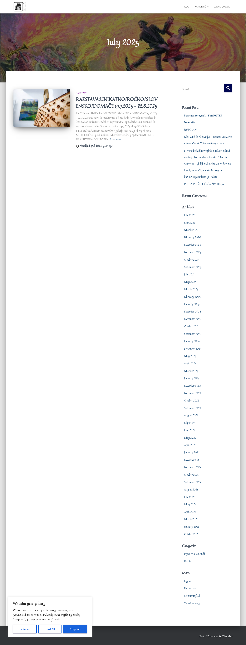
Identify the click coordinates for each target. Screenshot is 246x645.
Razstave (81, 93)
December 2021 (192, 460)
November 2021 (192, 467)
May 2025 (190, 282)
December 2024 (192, 311)
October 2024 (191, 326)
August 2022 (191, 415)
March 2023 (191, 371)
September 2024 (193, 334)
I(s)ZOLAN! (190, 129)
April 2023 (190, 363)
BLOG (186, 6)
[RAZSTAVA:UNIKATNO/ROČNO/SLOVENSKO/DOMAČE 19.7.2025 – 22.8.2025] (41, 108)
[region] (50, 617)
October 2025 (191, 260)
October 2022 (191, 400)
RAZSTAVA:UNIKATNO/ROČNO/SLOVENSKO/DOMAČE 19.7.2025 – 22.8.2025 (117, 102)
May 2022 (190, 438)
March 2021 (191, 519)
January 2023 (191, 378)
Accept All (75, 629)
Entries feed (190, 588)
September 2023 (192, 349)
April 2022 (190, 445)
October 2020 (191, 534)
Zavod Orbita (222, 6)
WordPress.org (192, 603)
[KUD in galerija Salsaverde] (19, 7)
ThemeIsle (227, 636)
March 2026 (191, 230)
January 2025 (191, 304)
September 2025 (192, 267)
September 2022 (192, 408)
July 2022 (189, 423)
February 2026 (192, 237)
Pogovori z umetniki (194, 554)
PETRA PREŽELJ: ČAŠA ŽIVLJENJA (204, 184)
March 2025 (191, 289)
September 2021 (192, 482)
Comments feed (192, 596)
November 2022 (192, 393)
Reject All (50, 629)
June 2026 (189, 222)
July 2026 (189, 215)
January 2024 (192, 341)
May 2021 (190, 504)
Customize (24, 629)
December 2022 (192, 386)
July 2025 (189, 274)
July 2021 (189, 497)
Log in (187, 581)
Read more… (116, 139)
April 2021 (190, 512)
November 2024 (193, 319)
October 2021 (191, 475)
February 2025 (192, 297)
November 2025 (192, 252)
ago (106, 146)
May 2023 (190, 356)
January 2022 (191, 452)
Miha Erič (201, 6)
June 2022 (189, 430)
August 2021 (191, 489)
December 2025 (192, 245)
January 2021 (191, 526)
